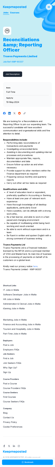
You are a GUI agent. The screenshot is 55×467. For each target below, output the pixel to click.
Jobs (5, 12)
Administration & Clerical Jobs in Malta (21, 304)
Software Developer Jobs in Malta (19, 294)
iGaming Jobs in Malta (14, 308)
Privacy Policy (10, 422)
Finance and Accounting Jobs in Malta (22, 324)
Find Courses (9, 397)
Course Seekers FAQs (13, 401)
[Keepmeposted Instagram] (19, 446)
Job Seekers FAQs (12, 363)
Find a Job (8, 358)
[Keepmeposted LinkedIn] (14, 446)
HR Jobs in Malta (11, 299)
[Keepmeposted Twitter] (9, 446)
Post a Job (8, 345)
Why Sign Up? (10, 367)
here (35, 266)
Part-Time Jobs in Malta (14, 333)
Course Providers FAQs (14, 388)
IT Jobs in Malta (11, 290)
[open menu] (49, 7)
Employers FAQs (11, 349)
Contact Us (8, 417)
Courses (14, 12)
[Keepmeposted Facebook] (4, 446)
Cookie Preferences (12, 426)
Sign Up (7, 372)
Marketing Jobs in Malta (15, 319)
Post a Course (10, 383)
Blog (5, 413)
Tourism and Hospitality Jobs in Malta (21, 329)
